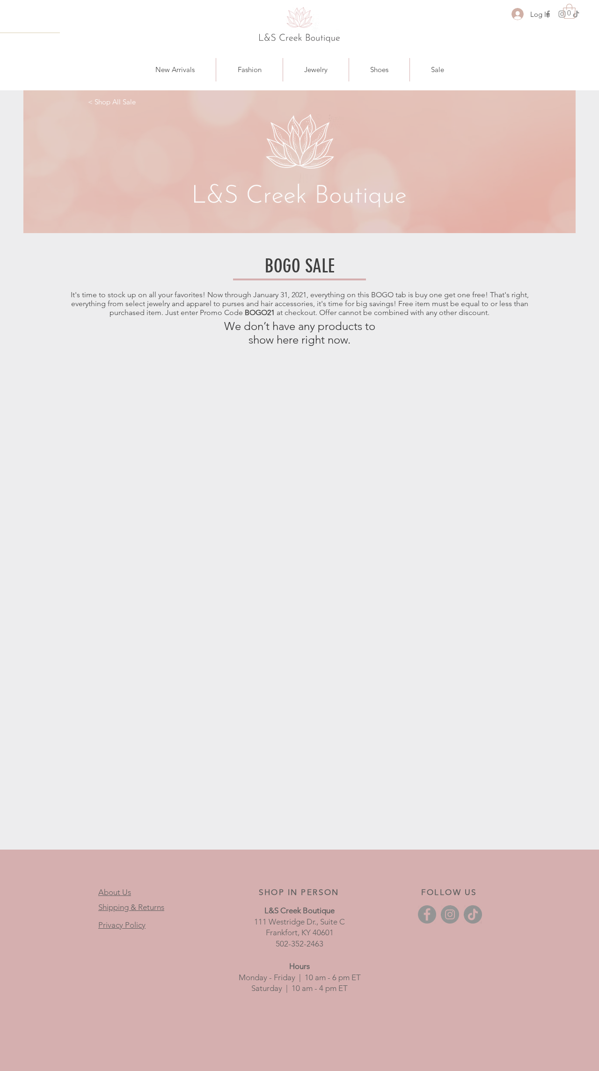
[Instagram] (562, 14)
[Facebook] (427, 914)
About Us (114, 892)
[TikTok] (576, 14)
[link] (569, 11)
